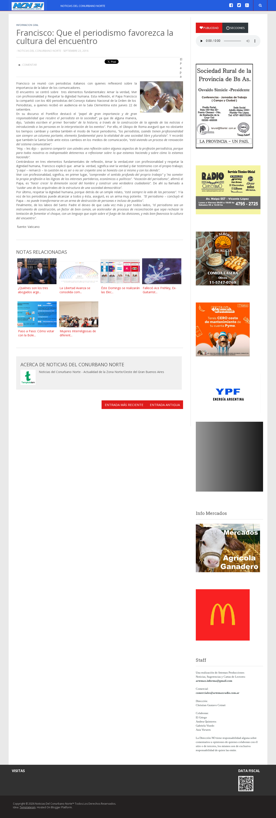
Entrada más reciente (124, 405)
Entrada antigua (165, 405)
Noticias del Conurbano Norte (83, 6)
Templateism (28, 807)
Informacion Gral (27, 25)
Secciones (237, 28)
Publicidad (211, 28)
